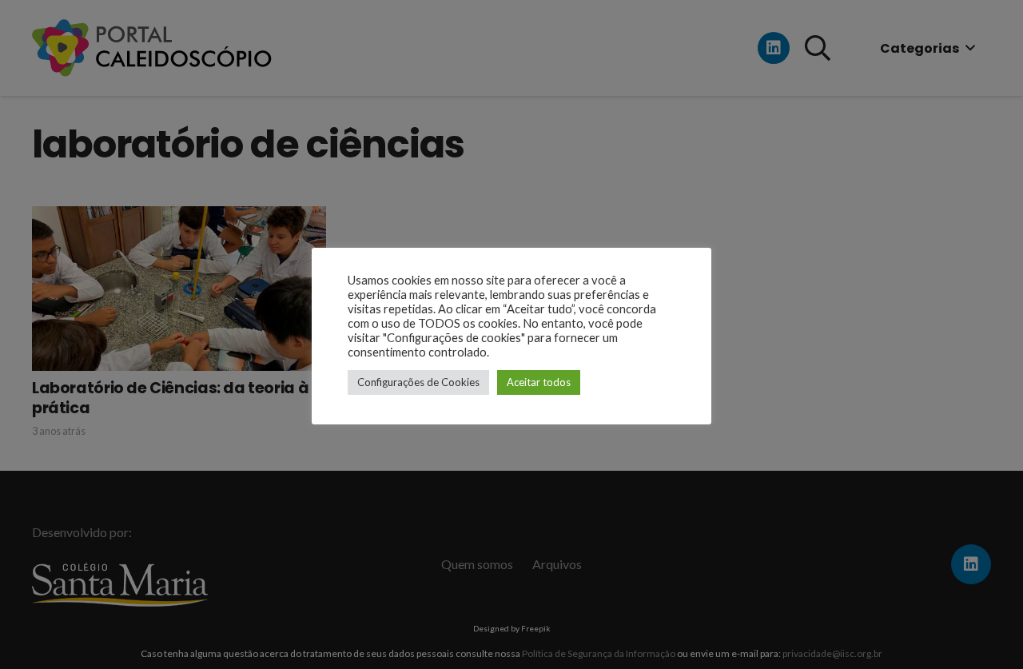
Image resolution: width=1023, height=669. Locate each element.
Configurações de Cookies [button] (418, 382)
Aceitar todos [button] (539, 382)
